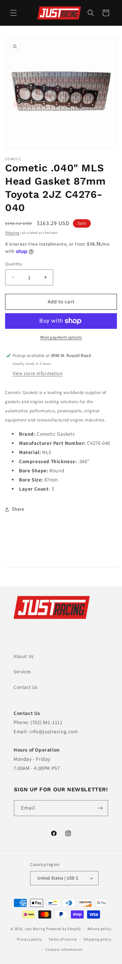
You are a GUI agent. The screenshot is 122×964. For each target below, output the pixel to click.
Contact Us (26, 687)
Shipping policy (97, 939)
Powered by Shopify (63, 928)
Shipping (12, 232)
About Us (24, 656)
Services (22, 671)
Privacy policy (29, 939)
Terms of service (62, 939)
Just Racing (34, 928)
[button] (13, 12)
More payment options (61, 337)
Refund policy (99, 928)
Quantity (13, 264)
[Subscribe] (100, 808)
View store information (38, 373)
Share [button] (18, 509)
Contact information (64, 949)
